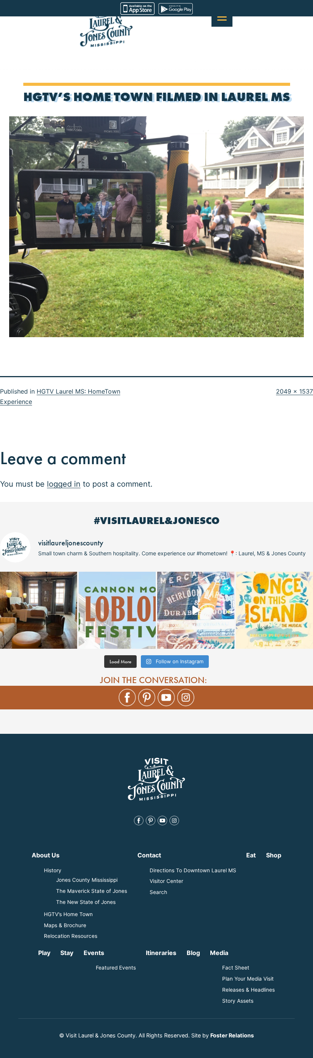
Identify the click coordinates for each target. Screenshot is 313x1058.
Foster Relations (232, 1035)
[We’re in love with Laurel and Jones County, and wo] (195, 610)
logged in (64, 484)
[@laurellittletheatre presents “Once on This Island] (274, 610)
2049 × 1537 (294, 391)
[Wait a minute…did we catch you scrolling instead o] (38, 610)
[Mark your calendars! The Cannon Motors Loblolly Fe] (117, 610)
